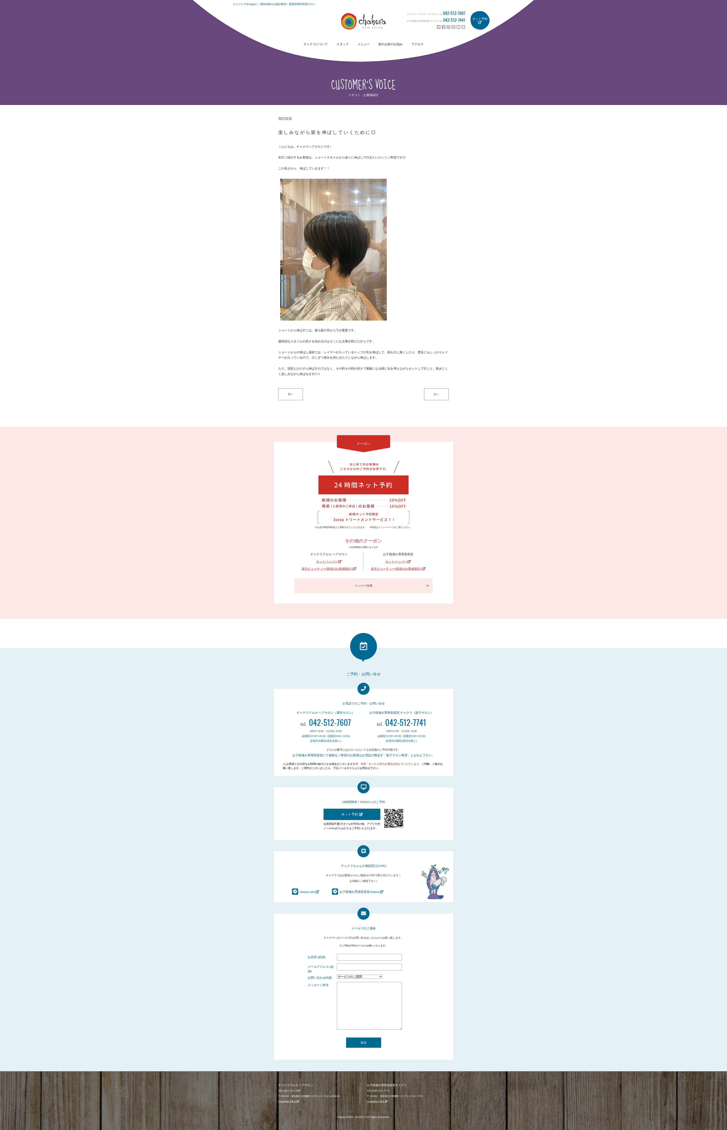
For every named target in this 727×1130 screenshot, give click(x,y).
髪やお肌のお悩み (390, 44)
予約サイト (356, 945)
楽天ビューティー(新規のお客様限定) (327, 568)
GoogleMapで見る (287, 1101)
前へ (290, 394)
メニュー (364, 44)
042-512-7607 (454, 13)
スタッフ (343, 44)
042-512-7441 (454, 20)
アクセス (417, 44)
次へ (436, 394)
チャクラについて (316, 44)
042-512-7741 (401, 722)
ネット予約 (480, 18)
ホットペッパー (327, 561)
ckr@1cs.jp (338, 828)
